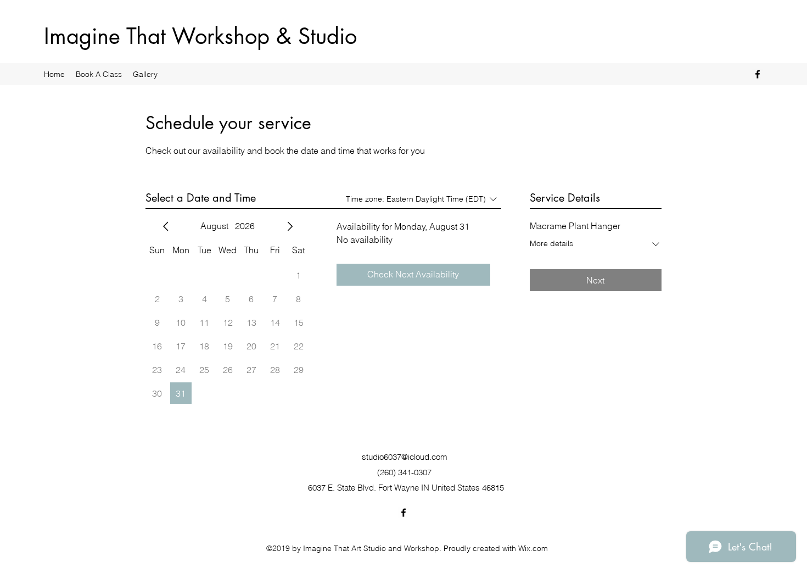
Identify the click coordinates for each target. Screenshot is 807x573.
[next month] (289, 226)
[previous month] (165, 226)
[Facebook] (757, 74)
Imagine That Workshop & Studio (200, 36)
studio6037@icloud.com (404, 457)
